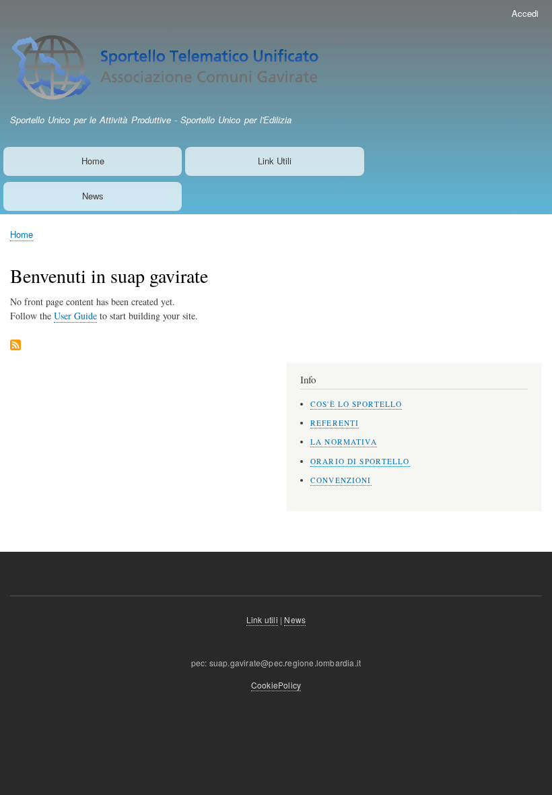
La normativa (343, 442)
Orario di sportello (360, 461)
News (93, 195)
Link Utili (274, 160)
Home (92, 160)
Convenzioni (341, 480)
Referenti (334, 423)
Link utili (262, 619)
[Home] (182, 70)
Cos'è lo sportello (356, 404)
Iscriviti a (15, 346)
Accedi (525, 13)
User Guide (75, 315)
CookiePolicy (276, 685)
